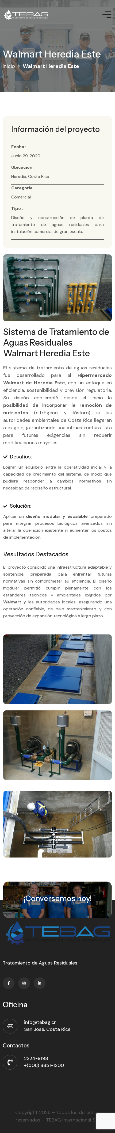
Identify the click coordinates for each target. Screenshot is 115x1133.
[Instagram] (24, 983)
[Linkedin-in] (39, 983)
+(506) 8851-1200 (44, 1065)
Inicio (9, 66)
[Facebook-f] (8, 983)
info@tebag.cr (40, 1022)
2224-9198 (36, 1058)
